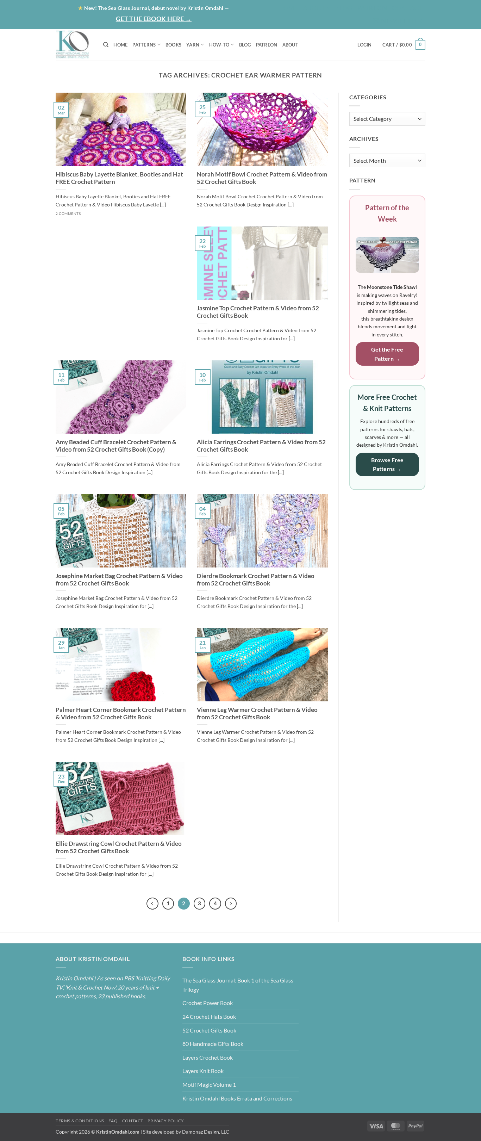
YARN (192, 45)
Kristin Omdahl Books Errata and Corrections (237, 1098)
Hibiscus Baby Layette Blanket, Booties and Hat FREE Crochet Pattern (119, 178)
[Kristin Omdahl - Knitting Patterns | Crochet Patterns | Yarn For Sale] (74, 45)
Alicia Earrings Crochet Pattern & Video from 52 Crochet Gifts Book (261, 446)
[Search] (105, 44)
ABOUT (290, 45)
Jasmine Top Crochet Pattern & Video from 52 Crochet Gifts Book (258, 312)
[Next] (231, 904)
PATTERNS (144, 45)
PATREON (266, 45)
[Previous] (152, 904)
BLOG (343, 8)
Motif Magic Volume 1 (209, 1084)
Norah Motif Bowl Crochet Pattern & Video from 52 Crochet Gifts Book (262, 178)
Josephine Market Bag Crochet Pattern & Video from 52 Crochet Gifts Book (119, 579)
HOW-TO (219, 45)
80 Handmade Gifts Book (212, 1043)
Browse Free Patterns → (387, 464)
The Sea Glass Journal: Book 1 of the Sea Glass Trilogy (237, 985)
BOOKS (173, 45)
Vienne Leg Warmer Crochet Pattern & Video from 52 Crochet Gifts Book (257, 713)
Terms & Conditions (80, 1120)
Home (288, 8)
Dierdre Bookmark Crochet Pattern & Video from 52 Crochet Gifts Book (255, 579)
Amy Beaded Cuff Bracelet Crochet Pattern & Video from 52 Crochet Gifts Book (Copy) (116, 446)
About (314, 8)
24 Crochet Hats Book (209, 1016)
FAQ (113, 1120)
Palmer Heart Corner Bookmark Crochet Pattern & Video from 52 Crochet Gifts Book (121, 713)
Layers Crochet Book (207, 1057)
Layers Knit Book (203, 1070)
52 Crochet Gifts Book (209, 1030)
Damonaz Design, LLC (205, 1132)
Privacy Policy (166, 1120)
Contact (407, 8)
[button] (398, 20)
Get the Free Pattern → (387, 354)
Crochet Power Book (207, 1002)
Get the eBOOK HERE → (154, 19)
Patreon (372, 8)
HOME (120, 45)
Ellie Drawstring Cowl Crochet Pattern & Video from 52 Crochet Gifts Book (119, 847)
